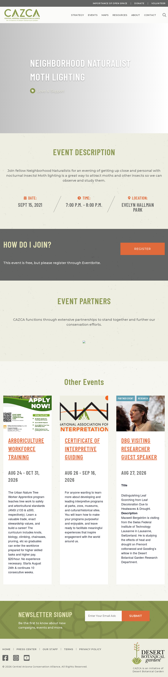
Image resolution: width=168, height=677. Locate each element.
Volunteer (158, 3)
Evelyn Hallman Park (138, 207)
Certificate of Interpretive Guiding (82, 448)
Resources (120, 15)
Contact (150, 15)
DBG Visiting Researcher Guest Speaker (139, 448)
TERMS (68, 649)
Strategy (77, 15)
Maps (105, 15)
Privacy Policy (90, 649)
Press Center (27, 649)
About (135, 15)
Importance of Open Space (110, 3)
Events (92, 15)
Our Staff (50, 649)
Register (142, 249)
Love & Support (50, 91)
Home (6, 649)
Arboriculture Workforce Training (26, 448)
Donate (139, 3)
